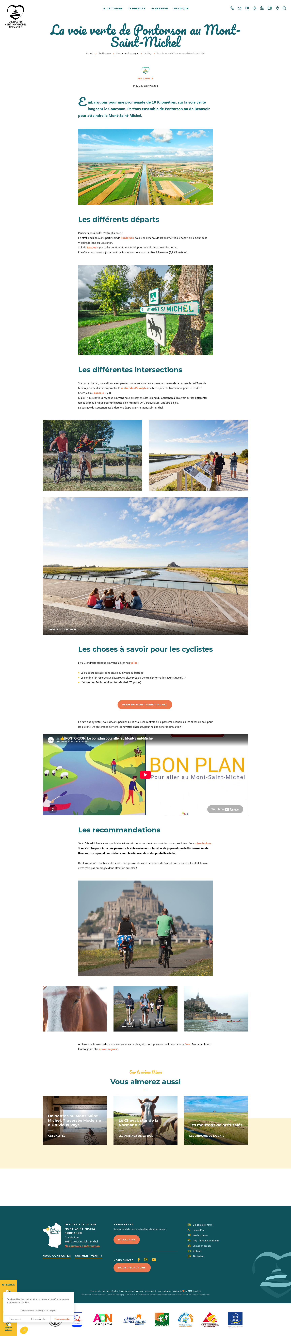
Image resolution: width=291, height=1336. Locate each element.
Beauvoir (92, 247)
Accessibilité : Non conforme (158, 1291)
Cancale (99, 393)
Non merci (15, 1319)
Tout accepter (62, 1319)
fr (247, 7)
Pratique (181, 8)
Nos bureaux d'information (82, 1246)
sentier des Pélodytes (134, 388)
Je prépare (136, 8)
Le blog (147, 53)
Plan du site (95, 1291)
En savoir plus (38, 1319)
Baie (187, 1044)
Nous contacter (57, 1255)
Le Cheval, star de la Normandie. (138, 1122)
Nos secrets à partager (127, 53)
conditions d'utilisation (178, 1294)
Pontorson (127, 237)
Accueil (89, 53)
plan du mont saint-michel (144, 704)
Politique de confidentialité (131, 1291)
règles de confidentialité (152, 1294)
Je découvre (112, 8)
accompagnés (108, 1049)
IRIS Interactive (194, 1291)
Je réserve (159, 8)
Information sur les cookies (93, 1294)
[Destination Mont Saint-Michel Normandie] (15, 16)
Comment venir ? (88, 1255)
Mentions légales (110, 1291)
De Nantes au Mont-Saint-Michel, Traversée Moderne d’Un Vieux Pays (74, 1120)
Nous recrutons (132, 1267)
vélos (134, 662)
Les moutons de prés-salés (215, 1125)
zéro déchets (203, 843)
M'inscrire (126, 1239)
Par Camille (145, 78)
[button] (24, 1330)
